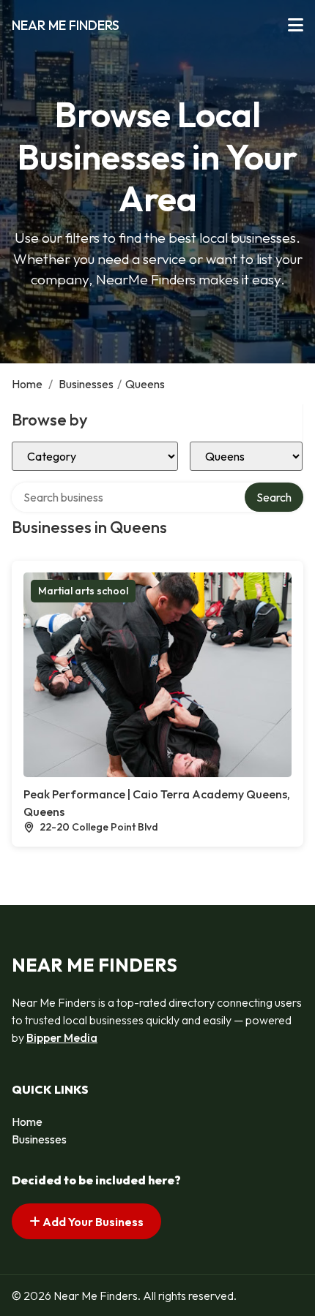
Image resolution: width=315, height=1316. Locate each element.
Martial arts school (83, 590)
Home (27, 384)
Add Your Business (92, 1221)
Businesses (86, 384)
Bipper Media (61, 1037)
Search (274, 497)
